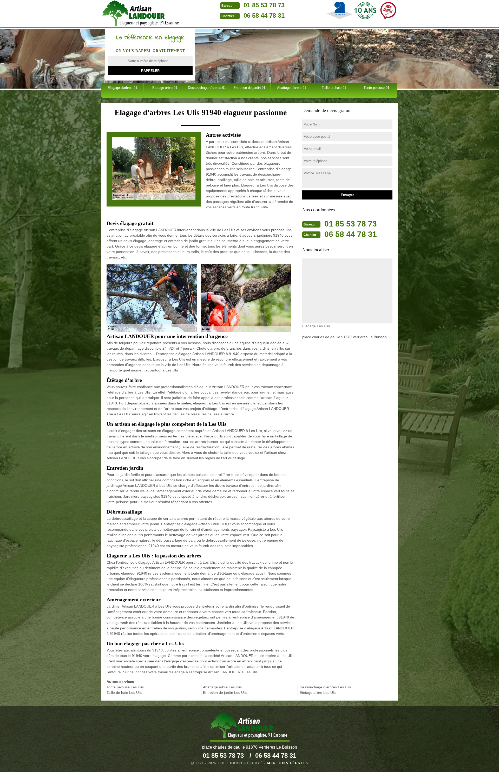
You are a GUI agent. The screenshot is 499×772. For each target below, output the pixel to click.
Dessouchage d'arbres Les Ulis (325, 687)
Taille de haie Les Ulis (124, 692)
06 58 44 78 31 (264, 15)
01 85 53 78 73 (264, 5)
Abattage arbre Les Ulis (222, 687)
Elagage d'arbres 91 (122, 88)
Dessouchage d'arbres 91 (207, 88)
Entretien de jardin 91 (249, 88)
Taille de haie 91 (334, 88)
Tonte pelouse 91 (376, 88)
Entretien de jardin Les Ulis (225, 692)
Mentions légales (287, 763)
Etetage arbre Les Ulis (318, 692)
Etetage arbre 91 (164, 88)
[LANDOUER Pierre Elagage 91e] (250, 727)
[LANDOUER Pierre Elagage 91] (141, 14)
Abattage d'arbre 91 (291, 88)
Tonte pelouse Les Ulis (125, 687)
